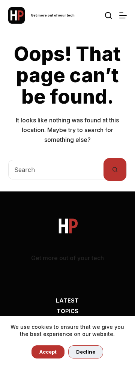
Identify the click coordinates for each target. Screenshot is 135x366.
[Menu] (123, 15)
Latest (67, 300)
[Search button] (115, 169)
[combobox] (56, 169)
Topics (67, 311)
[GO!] (108, 15)
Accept (48, 352)
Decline (85, 352)
